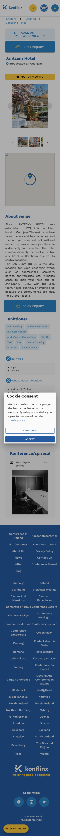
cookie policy (16, 420)
